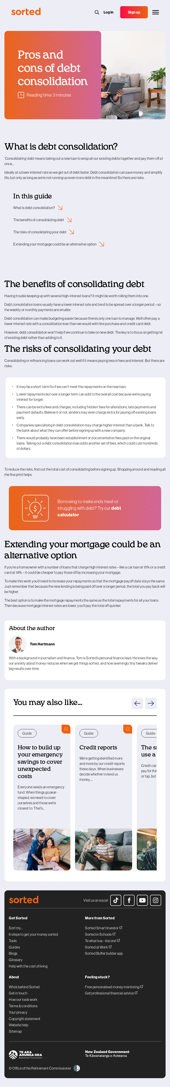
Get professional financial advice (109, 993)
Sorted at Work (96, 947)
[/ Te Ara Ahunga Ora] (47, 1055)
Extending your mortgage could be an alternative (55, 244)
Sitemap (15, 1031)
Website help (18, 1025)
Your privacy (18, 1012)
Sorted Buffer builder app (104, 953)
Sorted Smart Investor (102, 928)
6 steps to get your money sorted (33, 934)
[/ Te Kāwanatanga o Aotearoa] (123, 1055)
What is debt (34, 208)
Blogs (13, 953)
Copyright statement (25, 1019)
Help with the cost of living (28, 966)
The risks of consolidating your (40, 232)
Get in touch (18, 993)
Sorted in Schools (98, 934)
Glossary (16, 960)
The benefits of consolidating (39, 220)
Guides (14, 947)
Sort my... (16, 928)
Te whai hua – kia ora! (101, 941)
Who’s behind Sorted (24, 987)
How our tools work (23, 999)
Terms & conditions (23, 1006)
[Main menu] (155, 12)
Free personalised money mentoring (112, 987)
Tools (13, 941)
